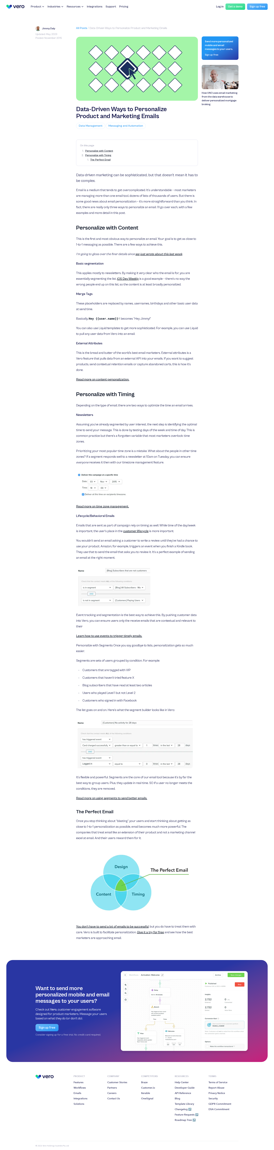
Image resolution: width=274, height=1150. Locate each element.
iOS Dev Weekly (128, 279)
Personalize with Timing (98, 155)
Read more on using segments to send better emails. (111, 798)
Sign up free (257, 6)
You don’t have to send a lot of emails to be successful (112, 927)
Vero (53, 1009)
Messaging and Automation (125, 125)
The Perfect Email (100, 159)
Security (213, 1098)
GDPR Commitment (220, 1103)
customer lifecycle (136, 531)
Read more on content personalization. (102, 379)
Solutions (79, 1103)
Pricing (123, 6)
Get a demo (235, 6)
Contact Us (113, 1098)
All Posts (81, 28)
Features (78, 1082)
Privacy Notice (217, 1093)
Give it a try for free (150, 932)
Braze (144, 1082)
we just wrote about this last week (158, 254)
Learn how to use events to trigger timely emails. (109, 636)
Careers (111, 1093)
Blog (177, 1098)
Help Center (182, 1082)
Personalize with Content (99, 150)
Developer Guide (185, 1087)
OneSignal (147, 1098)
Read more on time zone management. (102, 506)
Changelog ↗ (183, 1109)
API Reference (183, 1093)
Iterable (145, 1093)
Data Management (90, 125)
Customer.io (148, 1087)
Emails (77, 1093)
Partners (112, 1087)
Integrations (94, 6)
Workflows (80, 1087)
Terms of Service (218, 1082)
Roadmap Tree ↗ (185, 1120)
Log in (220, 6)
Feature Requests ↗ (186, 1114)
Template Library (184, 1103)
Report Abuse (216, 1087)
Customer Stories (117, 1082)
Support (111, 6)
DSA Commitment (219, 1109)
